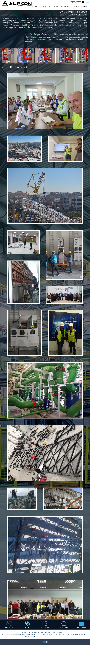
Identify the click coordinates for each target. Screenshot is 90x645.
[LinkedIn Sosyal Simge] (47, 642)
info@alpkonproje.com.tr (78, 634)
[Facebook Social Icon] (44, 642)
